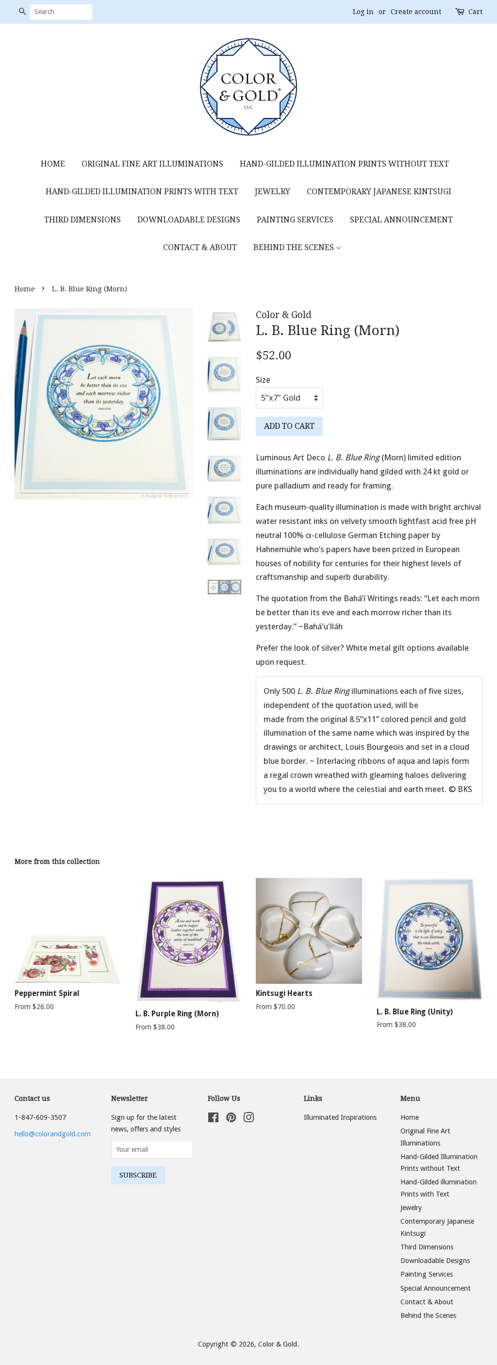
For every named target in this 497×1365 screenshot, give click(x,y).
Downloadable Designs (188, 219)
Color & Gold (277, 1344)
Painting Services (295, 219)
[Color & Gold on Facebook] (213, 1119)
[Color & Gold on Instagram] (248, 1119)
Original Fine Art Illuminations (152, 164)
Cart (475, 12)
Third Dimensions (82, 219)
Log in (363, 12)
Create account (416, 12)
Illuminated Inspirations (340, 1117)
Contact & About (200, 247)
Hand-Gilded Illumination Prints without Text (344, 164)
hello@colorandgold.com (53, 1134)
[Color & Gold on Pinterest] (231, 1119)
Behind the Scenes (294, 247)
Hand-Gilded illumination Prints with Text (142, 191)
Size (263, 380)
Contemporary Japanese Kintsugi (379, 191)
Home (53, 164)
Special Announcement (401, 219)
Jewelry (272, 191)
